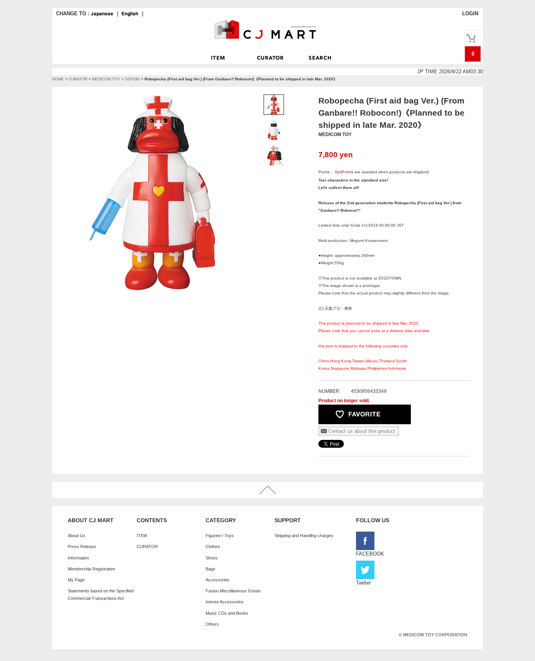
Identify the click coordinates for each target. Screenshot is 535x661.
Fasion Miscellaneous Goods (233, 590)
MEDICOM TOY (106, 79)
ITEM (142, 535)
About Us (76, 535)
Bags (210, 569)
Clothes (213, 546)
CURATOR (78, 79)
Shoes (212, 558)
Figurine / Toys (220, 535)
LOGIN (470, 13)
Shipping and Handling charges (304, 535)
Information (78, 558)
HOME (58, 79)
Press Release (82, 546)
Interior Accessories (225, 601)
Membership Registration (91, 569)
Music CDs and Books (227, 613)
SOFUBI (132, 79)
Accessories (218, 579)
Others (212, 624)
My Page (76, 579)
